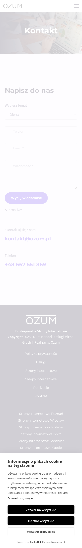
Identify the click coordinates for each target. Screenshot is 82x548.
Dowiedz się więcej (20, 498)
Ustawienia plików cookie (41, 531)
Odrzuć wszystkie (41, 521)
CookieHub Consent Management (47, 541)
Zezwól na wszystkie (41, 510)
